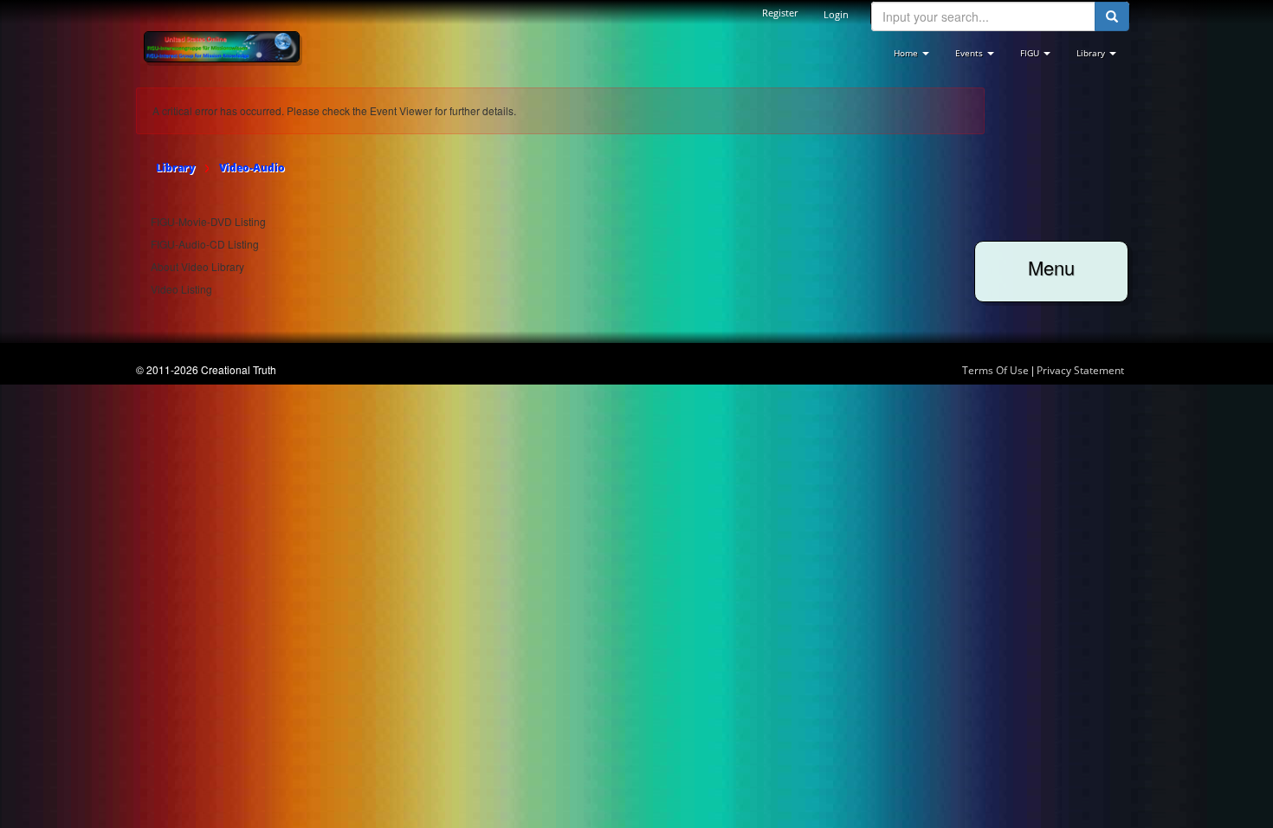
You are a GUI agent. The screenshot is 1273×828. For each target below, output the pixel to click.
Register (780, 12)
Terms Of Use (995, 370)
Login (836, 14)
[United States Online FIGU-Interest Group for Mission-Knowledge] (222, 46)
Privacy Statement (1080, 370)
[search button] (1112, 16)
